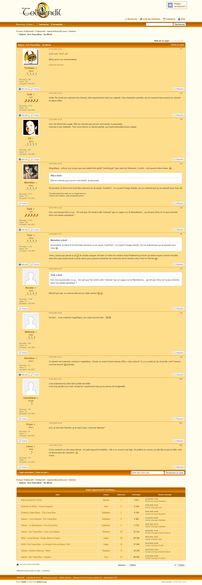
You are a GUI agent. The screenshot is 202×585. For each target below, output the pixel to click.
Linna (29, 446)
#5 (181, 208)
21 (121, 557)
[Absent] (36, 183)
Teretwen (29, 68)
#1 (181, 49)
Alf (29, 138)
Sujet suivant (41, 472)
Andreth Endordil (164, 533)
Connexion (44, 24)
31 (121, 544)
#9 (181, 357)
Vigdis (106, 538)
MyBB (23, 582)
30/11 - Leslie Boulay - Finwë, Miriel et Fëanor (40, 538)
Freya (29, 424)
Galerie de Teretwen (56, 65)
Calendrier (170, 19)
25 (121, 532)
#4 (181, 163)
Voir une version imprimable (30, 564)
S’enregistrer (57, 24)
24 (121, 538)
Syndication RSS (110, 578)
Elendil (161, 545)
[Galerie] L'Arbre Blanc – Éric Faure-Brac (38, 513)
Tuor (29, 235)
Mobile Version (65, 578)
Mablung (29, 332)
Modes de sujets (177, 45)
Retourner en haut (50, 578)
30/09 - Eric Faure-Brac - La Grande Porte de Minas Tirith (45, 544)
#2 (181, 93)
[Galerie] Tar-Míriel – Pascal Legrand (36, 506)
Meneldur (29, 182)
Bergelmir (162, 514)
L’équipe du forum (33, 578)
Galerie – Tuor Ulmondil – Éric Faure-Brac (39, 519)
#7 (181, 269)
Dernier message (151, 501)
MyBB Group (42, 582)
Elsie (160, 539)
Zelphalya (106, 513)
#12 (180, 445)
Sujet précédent (26, 472)
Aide (183, 19)
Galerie (72, 31)
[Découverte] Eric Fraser (31, 500)
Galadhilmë (29, 398)
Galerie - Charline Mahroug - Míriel (35, 551)
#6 (181, 234)
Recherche (132, 19)
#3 (181, 119)
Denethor (29, 358)
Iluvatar (29, 288)
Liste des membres (151, 19)
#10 (180, 379)
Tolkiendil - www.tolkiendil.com (51, 31)
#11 (181, 423)
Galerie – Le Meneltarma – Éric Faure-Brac (39, 525)
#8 (181, 313)
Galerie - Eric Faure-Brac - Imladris (36, 557)
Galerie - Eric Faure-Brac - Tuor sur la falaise (40, 532)
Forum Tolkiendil (24, 31)
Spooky (106, 500)
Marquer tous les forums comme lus (87, 578)
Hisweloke (162, 501)
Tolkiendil (20, 578)
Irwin (106, 506)
